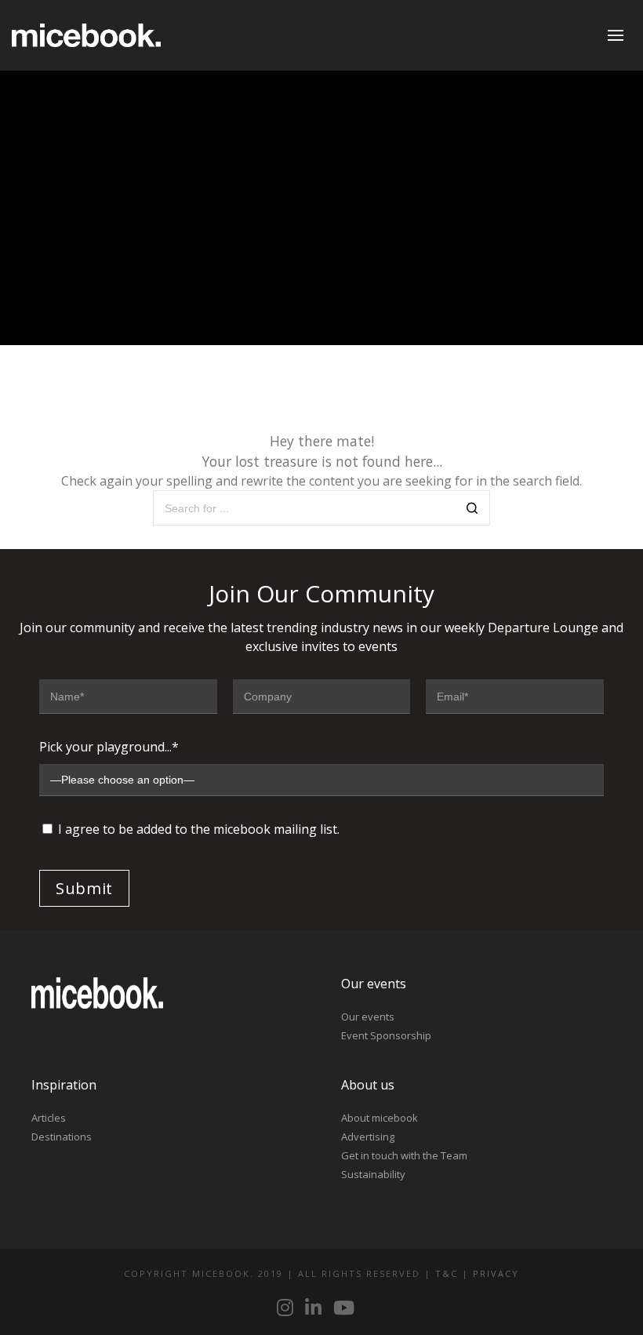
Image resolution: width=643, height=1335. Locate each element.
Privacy (496, 1273)
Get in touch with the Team (404, 1155)
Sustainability (373, 1174)
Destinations (61, 1136)
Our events (367, 1016)
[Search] (472, 509)
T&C (446, 1273)
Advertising (367, 1136)
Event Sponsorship (386, 1035)
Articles (48, 1118)
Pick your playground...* (109, 746)
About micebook (379, 1118)
